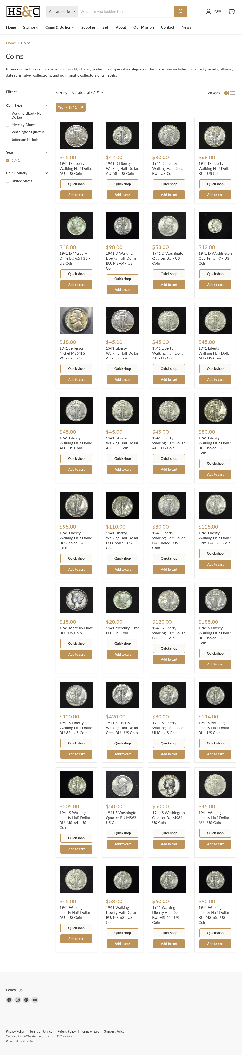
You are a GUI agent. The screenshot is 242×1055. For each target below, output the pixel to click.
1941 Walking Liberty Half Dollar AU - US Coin (214, 817)
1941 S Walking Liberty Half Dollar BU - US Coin (214, 727)
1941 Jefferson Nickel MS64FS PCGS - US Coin (73, 353)
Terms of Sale (90, 1031)
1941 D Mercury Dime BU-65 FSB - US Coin (75, 258)
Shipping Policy (114, 1031)
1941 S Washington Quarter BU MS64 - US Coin (168, 817)
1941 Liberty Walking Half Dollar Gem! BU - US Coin (215, 537)
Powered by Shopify (19, 1041)
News (186, 27)
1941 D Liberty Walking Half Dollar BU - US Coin (168, 168)
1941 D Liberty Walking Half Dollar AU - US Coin (76, 168)
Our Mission (143, 27)
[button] (214, 11)
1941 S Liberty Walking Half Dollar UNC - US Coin (168, 727)
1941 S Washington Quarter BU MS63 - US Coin (122, 817)
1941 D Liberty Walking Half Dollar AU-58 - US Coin (122, 168)
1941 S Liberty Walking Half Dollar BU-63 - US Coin (76, 727)
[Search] (180, 11)
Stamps (29, 27)
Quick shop (76, 184)
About (121, 27)
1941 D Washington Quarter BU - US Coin (169, 258)
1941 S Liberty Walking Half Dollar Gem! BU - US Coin (122, 727)
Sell (106, 27)
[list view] (232, 93)
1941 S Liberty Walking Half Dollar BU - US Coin (168, 633)
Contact (167, 27)
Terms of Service (41, 1031)
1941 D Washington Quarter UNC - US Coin (215, 258)
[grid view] (226, 93)
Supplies (88, 27)
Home (11, 27)
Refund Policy (66, 1031)
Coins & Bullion (58, 27)
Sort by (61, 93)
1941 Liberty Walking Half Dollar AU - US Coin (122, 353)
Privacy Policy (15, 1031)
